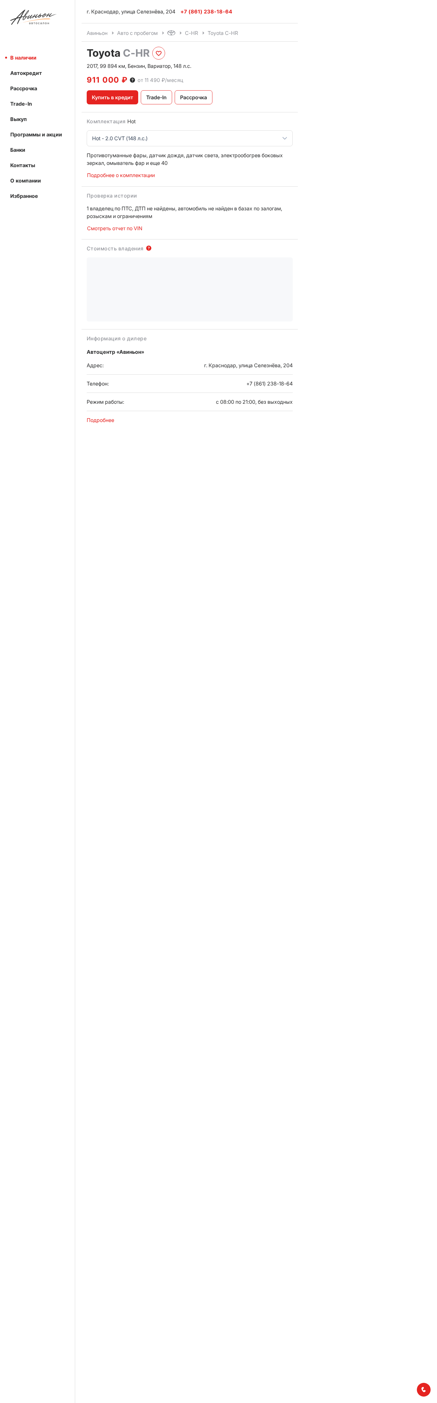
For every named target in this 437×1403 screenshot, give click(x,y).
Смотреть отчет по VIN (114, 228)
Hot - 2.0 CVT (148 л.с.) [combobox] (120, 138)
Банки (17, 150)
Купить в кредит (112, 97)
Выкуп (18, 119)
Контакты (22, 165)
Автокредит (26, 73)
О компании (25, 180)
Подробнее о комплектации (121, 175)
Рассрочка (23, 88)
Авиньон (97, 33)
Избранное (24, 196)
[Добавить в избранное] (158, 53)
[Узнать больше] (132, 80)
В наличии (23, 57)
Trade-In (21, 104)
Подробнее (100, 420)
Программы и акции (36, 134)
